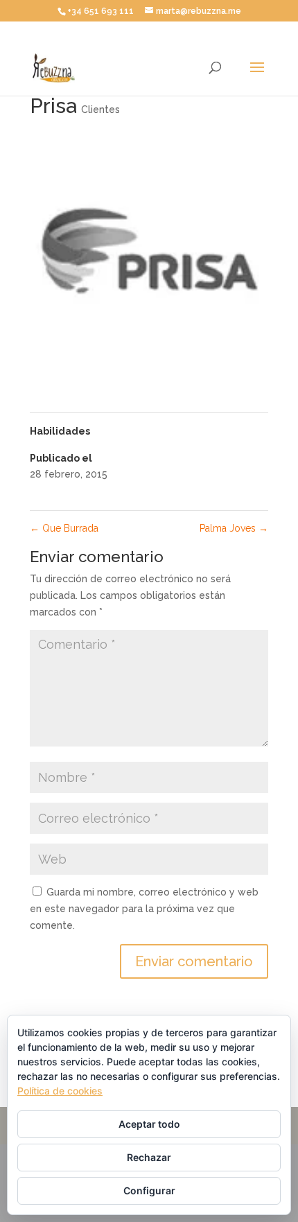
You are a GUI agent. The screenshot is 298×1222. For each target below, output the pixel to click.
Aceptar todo (149, 1124)
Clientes (100, 109)
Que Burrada (64, 528)
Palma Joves (234, 528)
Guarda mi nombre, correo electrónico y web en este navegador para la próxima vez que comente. (144, 909)
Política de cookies (60, 1091)
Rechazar (149, 1157)
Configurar (149, 1190)
